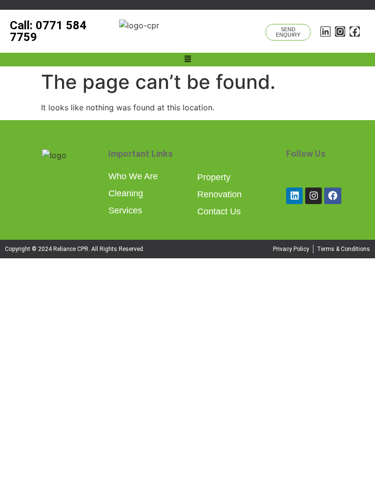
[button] (187, 59)
